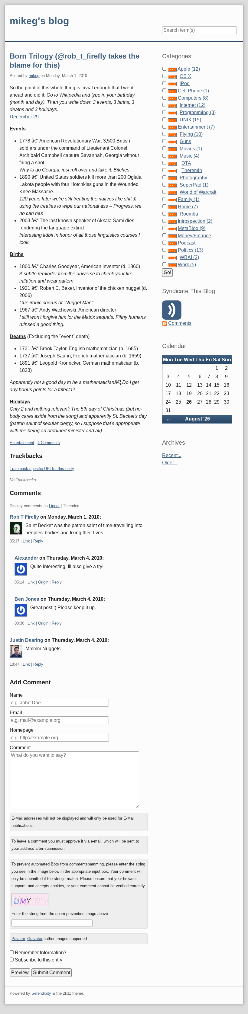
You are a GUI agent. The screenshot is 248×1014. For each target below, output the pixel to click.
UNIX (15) (190, 119)
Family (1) (188, 199)
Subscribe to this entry (38, 959)
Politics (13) (190, 250)
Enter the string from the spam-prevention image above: (60, 913)
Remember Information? (41, 952)
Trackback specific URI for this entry (42, 468)
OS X (185, 76)
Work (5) (187, 264)
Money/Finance (194, 235)
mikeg (34, 75)
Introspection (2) (195, 221)
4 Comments (49, 442)
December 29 (24, 116)
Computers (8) (193, 98)
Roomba (189, 213)
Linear (54, 506)
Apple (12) (189, 69)
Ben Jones (27, 599)
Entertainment (22, 442)
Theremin (191, 170)
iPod (185, 83)
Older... (169, 462)
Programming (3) (198, 112)
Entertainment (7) (196, 127)
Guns (185, 141)
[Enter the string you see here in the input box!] (29, 900)
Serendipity (41, 993)
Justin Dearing (26, 640)
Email (16, 712)
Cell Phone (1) (193, 90)
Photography (193, 177)
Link (26, 541)
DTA (186, 163)
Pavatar (18, 938)
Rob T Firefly (24, 517)
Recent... (171, 455)
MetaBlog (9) (191, 228)
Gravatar (34, 938)
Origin (43, 582)
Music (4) (189, 155)
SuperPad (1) (194, 184)
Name (16, 695)
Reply (38, 541)
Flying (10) (191, 134)
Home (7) (188, 206)
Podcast (186, 242)
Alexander (26, 558)
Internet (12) (192, 105)
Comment (20, 747)
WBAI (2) (189, 257)
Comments (179, 323)
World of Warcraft (198, 192)
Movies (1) (191, 148)
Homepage (22, 730)
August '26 (197, 418)
